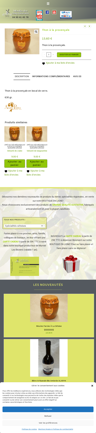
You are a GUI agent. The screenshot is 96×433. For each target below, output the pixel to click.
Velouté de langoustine (37, 151)
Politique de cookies (29, 429)
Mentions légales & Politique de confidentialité (55, 429)
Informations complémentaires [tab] (51, 76)
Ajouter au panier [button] (15, 163)
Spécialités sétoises (15, 148)
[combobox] (24, 226)
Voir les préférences (48, 423)
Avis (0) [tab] (77, 76)
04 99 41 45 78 (20, 17)
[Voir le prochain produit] (89, 26)
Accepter (48, 409)
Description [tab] (22, 76)
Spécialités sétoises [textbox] (24, 226)
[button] (92, 385)
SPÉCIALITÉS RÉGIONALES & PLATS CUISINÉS (14, 145)
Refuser (48, 416)
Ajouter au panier (69, 55)
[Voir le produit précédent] (85, 26)
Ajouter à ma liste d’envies (59, 63)
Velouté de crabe (14, 151)
